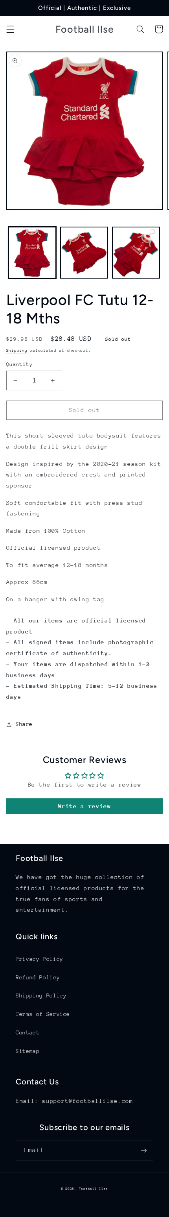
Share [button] (24, 724)
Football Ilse (93, 1189)
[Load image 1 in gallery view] (32, 253)
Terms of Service (43, 1014)
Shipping (17, 350)
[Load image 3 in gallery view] (136, 253)
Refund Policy (38, 977)
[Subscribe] (144, 1150)
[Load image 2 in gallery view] (84, 253)
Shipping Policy (41, 995)
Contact (27, 1032)
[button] (10, 29)
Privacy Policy (39, 959)
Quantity (19, 364)
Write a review (84, 806)
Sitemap (27, 1051)
